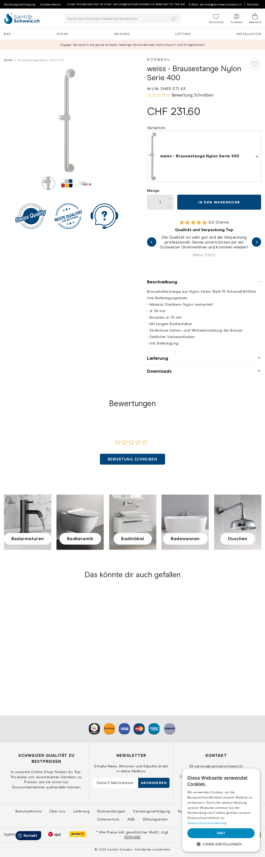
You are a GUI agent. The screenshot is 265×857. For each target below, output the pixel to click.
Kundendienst (50, 4)
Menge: (153, 190)
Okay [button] (221, 833)
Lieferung (157, 358)
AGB (131, 819)
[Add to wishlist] (254, 64)
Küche (62, 34)
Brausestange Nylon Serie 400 (33, 660)
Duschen (237, 538)
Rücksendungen (111, 811)
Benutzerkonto (29, 811)
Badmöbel (132, 538)
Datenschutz (108, 819)
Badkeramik (80, 538)
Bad (7, 34)
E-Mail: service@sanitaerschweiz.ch (215, 4)
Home (8, 60)
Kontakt (253, 4)
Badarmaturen (27, 538)
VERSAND (132, 837)
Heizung (122, 34)
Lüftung (183, 34)
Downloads (159, 371)
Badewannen (185, 538)
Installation (249, 34)
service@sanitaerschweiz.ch (218, 766)
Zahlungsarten (155, 819)
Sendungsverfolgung (19, 4)
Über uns (57, 811)
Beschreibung (162, 282)
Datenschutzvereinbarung (207, 823)
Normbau (159, 60)
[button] (132, 459)
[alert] (221, 810)
